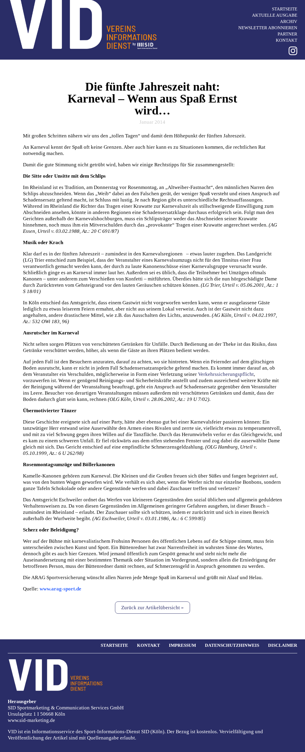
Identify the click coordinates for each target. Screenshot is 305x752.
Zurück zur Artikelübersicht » (152, 607)
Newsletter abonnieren (267, 27)
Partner (287, 34)
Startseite (284, 9)
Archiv (288, 21)
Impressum (182, 645)
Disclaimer (282, 645)
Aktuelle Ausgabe (274, 15)
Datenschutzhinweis (232, 645)
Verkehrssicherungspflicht (226, 374)
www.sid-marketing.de (31, 720)
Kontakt (286, 40)
